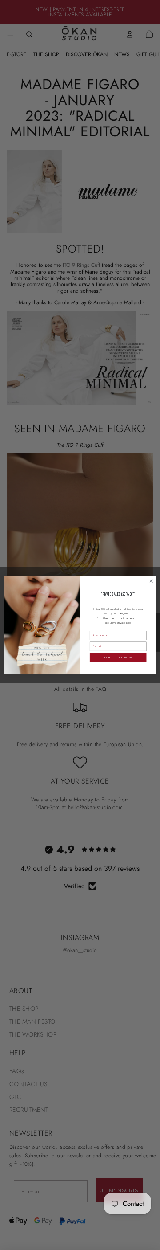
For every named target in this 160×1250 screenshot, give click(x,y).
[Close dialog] (151, 581)
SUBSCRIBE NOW (118, 657)
